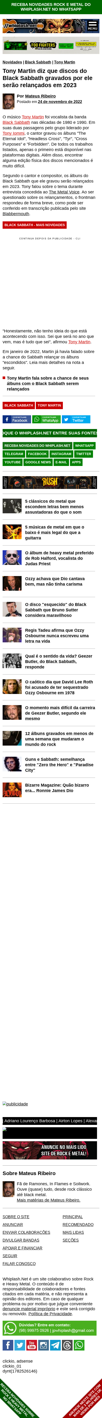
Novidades (12, 62)
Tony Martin (64, 62)
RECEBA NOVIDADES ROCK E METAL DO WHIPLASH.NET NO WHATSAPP (51, 7)
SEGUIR (10, 1256)
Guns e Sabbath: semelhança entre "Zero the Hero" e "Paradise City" (59, 765)
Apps (76, 462)
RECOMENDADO (78, 1224)
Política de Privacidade (50, 1313)
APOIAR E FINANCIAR (22, 1248)
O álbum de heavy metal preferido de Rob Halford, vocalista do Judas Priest (59, 558)
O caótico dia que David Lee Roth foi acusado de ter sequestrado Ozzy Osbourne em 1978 (59, 687)
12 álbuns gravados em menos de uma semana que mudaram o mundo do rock (59, 739)
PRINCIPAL (73, 1217)
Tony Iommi (13, 133)
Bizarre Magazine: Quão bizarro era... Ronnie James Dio (57, 788)
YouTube (13, 462)
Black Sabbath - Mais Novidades (35, 225)
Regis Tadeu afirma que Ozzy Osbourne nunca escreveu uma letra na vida (57, 636)
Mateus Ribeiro (40, 96)
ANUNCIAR (13, 1224)
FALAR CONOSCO (19, 1263)
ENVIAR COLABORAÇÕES (26, 1232)
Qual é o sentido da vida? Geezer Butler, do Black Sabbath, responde (58, 661)
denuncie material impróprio (29, 1308)
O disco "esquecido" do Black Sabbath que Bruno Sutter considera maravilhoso (55, 610)
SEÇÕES (71, 1240)
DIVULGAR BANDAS (21, 1240)
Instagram (61, 454)
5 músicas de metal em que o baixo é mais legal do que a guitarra (54, 532)
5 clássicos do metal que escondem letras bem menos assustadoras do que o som (54, 506)
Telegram (14, 454)
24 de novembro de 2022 (60, 101)
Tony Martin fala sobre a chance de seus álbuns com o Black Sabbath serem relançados (48, 383)
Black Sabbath (38, 62)
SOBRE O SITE (16, 1217)
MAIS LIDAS (73, 1232)
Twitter (83, 454)
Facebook (37, 454)
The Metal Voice (64, 192)
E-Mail (61, 462)
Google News (38, 462)
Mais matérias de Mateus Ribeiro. (48, 1200)
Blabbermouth (16, 213)
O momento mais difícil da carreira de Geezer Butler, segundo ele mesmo (60, 713)
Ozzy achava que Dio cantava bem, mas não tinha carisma (55, 581)
